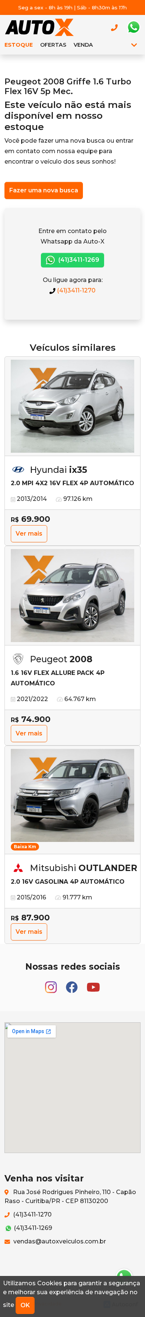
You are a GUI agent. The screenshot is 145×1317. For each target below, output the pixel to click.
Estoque (18, 44)
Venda (83, 44)
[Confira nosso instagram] (51, 983)
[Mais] (134, 45)
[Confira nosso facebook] (72, 983)
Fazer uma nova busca (43, 190)
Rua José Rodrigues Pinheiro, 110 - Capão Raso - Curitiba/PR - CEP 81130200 (70, 1197)
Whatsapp (133, 27)
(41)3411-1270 (75, 290)
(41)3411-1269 (78, 259)
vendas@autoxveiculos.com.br (59, 1241)
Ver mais (29, 533)
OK (25, 1305)
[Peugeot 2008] (72, 595)
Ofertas (53, 44)
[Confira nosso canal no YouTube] (93, 983)
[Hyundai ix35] (72, 406)
